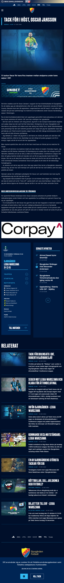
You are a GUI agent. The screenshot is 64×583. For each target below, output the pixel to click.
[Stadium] (29, 5)
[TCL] (43, 5)
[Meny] (2, 10)
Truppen (8, 274)
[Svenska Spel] (38, 5)
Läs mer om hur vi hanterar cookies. (32, 568)
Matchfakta (9, 283)
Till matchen (14, 328)
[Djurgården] (32, 10)
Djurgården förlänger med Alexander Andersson (48, 266)
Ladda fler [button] (48, 300)
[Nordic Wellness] (24, 5)
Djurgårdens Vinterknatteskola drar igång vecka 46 (49, 278)
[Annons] (30, 91)
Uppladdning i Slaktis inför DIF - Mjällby (49, 288)
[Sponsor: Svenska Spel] (27, 1)
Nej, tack (37, 576)
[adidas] (14, 5)
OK (24, 576)
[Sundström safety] (34, 5)
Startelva (8, 279)
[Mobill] (19, 5)
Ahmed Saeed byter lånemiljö (48, 256)
